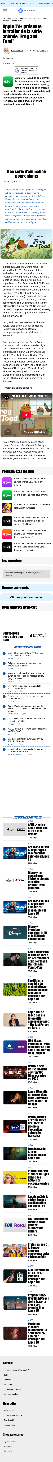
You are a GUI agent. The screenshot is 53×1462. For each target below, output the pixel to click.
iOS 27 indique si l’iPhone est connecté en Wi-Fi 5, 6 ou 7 (27, 730)
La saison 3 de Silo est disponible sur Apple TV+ (37, 1153)
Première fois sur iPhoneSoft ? (16, 1370)
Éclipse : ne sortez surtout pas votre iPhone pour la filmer (24, 664)
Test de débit (9, 1420)
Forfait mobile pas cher (13, 1415)
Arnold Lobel (24, 325)
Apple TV (9, 63)
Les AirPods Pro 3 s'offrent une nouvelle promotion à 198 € (26, 719)
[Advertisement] (26, 138)
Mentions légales (11, 1394)
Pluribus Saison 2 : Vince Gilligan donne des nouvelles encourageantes (38, 1177)
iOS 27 (34, 3)
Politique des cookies (12, 1389)
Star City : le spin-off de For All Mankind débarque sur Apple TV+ (39, 1276)
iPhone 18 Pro (25, 3)
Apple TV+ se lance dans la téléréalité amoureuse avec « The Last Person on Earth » (38, 1020)
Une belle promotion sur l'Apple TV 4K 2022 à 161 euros (25, 740)
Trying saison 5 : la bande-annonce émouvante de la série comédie (38, 1250)
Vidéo (9, 18)
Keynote (4, 3)
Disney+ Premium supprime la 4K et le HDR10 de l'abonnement (37, 932)
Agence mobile (10, 1441)
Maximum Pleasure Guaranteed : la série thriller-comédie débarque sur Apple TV (37, 1333)
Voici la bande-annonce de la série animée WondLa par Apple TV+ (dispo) (30, 481)
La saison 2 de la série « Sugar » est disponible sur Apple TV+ (38, 1201)
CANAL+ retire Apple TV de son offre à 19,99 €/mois (38, 829)
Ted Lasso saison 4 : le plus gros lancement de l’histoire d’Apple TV (38, 853)
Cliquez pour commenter (26, 597)
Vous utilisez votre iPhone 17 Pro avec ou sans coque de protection (27, 654)
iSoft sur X (8, 1451)
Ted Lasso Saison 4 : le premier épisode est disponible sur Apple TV (38, 907)
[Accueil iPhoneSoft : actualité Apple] (4, 18)
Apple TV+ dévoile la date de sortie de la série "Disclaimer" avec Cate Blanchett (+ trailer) (32, 546)
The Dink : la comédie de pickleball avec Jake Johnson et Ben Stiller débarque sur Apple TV (38, 990)
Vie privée (8, 1384)
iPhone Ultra (13, 3)
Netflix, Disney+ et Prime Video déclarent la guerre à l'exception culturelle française (38, 1126)
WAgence (8, 1446)
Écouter (9, 58)
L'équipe (7, 1379)
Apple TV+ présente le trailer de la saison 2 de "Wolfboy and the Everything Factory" (30, 533)
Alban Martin (17, 50)
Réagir (43, 51)
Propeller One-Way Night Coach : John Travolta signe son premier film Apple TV (38, 1303)
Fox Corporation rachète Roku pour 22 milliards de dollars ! (38, 1225)
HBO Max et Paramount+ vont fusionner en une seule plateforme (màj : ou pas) (39, 1047)
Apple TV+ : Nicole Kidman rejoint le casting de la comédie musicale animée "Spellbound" (31, 520)
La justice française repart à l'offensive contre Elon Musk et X (25, 750)
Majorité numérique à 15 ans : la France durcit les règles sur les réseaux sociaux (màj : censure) (26, 676)
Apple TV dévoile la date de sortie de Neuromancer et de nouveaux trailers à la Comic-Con (38, 959)
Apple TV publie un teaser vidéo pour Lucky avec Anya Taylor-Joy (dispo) (38, 1097)
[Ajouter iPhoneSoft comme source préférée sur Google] (26, 70)
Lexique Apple (9, 1425)
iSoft (5, 1375)
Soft (30, 10)
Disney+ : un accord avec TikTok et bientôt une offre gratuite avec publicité (38, 880)
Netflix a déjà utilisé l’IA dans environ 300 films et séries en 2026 (37, 1072)
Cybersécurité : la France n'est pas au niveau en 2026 (25, 697)
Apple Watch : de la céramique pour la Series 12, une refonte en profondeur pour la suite (27, 708)
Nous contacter (10, 1410)
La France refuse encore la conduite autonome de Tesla (24, 687)
